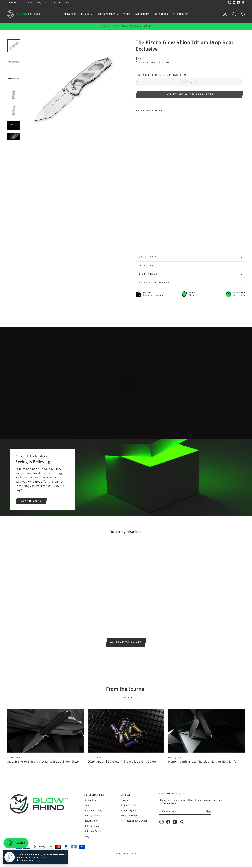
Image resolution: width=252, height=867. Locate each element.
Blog (38, 2)
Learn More (31, 501)
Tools (126, 14)
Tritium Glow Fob (130, 805)
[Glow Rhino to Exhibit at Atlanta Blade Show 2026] (45, 731)
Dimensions (148, 274)
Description (148, 257)
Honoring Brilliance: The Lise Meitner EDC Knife (202, 761)
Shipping (140, 62)
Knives (85, 14)
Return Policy (91, 820)
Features (146, 265)
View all (126, 697)
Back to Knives (128, 642)
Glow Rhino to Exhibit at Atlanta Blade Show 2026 (43, 761)
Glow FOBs (70, 14)
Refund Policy (91, 826)
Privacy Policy (92, 815)
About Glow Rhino (94, 795)
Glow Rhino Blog (93, 810)
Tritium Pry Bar (129, 810)
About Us (12, 2)
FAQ (68, 2)
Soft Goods (161, 14)
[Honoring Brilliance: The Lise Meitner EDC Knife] (206, 731)
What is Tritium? (53, 2)
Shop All (125, 795)
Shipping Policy (92, 831)
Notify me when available (189, 94)
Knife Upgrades (106, 14)
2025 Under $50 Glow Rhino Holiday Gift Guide (122, 761)
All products (180, 14)
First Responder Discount (134, 820)
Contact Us (27, 2)
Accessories (142, 14)
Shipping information (156, 282)
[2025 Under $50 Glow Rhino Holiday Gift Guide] (126, 731)
